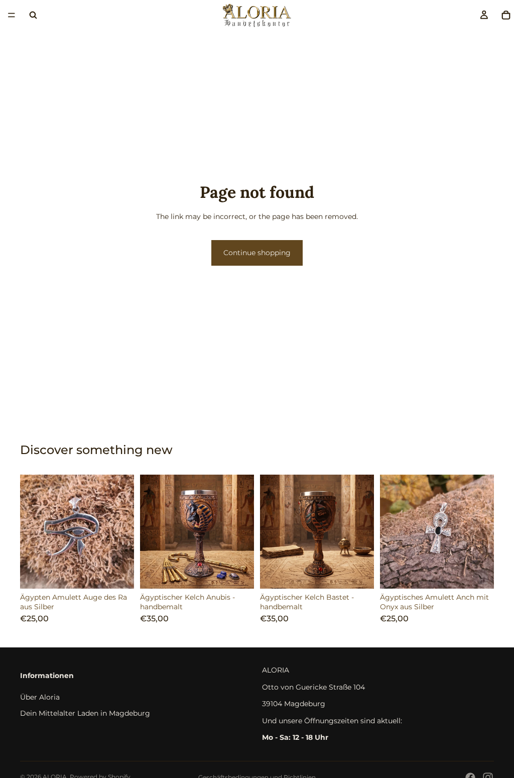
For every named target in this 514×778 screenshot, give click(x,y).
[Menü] (11, 15)
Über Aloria (40, 697)
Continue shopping (257, 252)
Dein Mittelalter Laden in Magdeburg (85, 712)
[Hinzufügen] (118, 573)
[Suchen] (33, 15)
